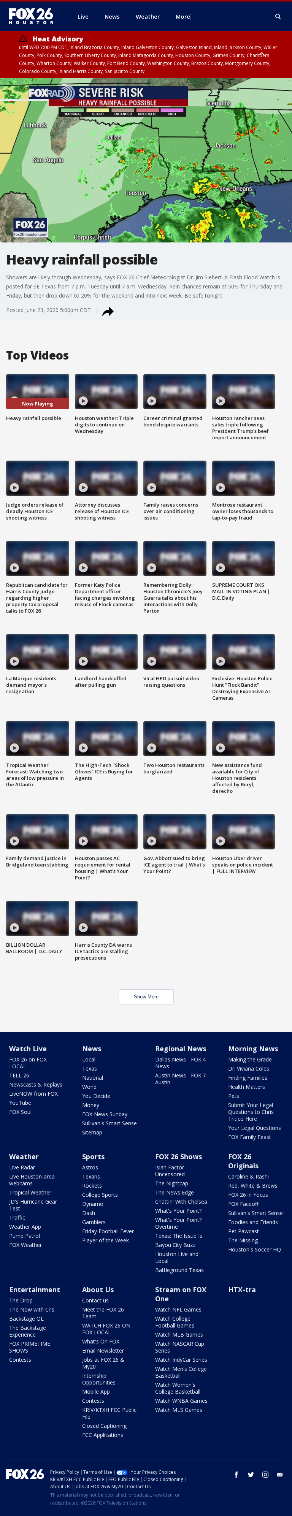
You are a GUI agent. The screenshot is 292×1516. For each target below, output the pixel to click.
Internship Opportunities (99, 1379)
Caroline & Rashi (248, 1176)
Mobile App (96, 1391)
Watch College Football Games (174, 1322)
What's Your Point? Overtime (178, 1223)
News (91, 1048)
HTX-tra (242, 1289)
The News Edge (174, 1192)
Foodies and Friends (253, 1222)
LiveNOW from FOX (33, 1093)
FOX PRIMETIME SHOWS (29, 1347)
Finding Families (247, 1077)
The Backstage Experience (27, 1331)
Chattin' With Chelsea (181, 1201)
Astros (90, 1167)
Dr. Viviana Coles (248, 1068)
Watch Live (28, 1048)
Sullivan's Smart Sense (109, 1123)
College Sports (100, 1194)
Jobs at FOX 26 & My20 (103, 1363)
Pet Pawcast (243, 1231)
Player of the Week (105, 1240)
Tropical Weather (30, 1192)
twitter (251, 1474)
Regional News (180, 1048)
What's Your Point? (178, 1210)
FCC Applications (102, 1434)
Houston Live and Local (176, 1257)
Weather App (25, 1226)
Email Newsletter (103, 1350)
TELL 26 (19, 1075)
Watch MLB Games (179, 1334)
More (183, 16)
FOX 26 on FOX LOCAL (28, 1063)
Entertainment (34, 1289)
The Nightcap (171, 1183)
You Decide (96, 1095)
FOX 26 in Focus (248, 1194)
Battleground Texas (179, 1270)
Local (88, 1059)
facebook (236, 1474)
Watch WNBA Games (181, 1400)
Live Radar (22, 1167)
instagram (265, 1474)
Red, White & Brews (253, 1185)
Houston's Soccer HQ (254, 1249)
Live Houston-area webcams (32, 1180)
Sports (93, 1156)
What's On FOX (100, 1341)
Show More (146, 997)
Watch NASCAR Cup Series (179, 1347)
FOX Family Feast (249, 1137)
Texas (89, 1068)
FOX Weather (25, 1244)
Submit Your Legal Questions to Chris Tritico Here (251, 1111)
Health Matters (246, 1086)
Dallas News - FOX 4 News (180, 1063)
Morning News (253, 1048)
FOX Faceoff (243, 1203)
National (92, 1077)
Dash (88, 1213)
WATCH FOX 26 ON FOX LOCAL (106, 1329)
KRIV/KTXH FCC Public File (109, 1413)
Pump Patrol (24, 1235)
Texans (91, 1176)
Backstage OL (26, 1318)
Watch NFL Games (178, 1309)
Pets (233, 1095)
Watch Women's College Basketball (177, 1388)
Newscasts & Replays (35, 1084)
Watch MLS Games (178, 1409)
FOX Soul (20, 1111)
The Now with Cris (31, 1309)
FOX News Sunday (104, 1114)
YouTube (20, 1102)
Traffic (17, 1217)
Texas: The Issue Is (178, 1235)
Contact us (95, 1300)
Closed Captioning (104, 1425)
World (89, 1086)
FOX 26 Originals (243, 1161)
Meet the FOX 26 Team (103, 1313)
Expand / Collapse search (278, 17)
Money (90, 1105)
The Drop (21, 1300)
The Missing (243, 1240)
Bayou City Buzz (175, 1244)
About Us (98, 1289)
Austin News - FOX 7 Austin (180, 1079)
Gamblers (94, 1222)
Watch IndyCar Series (181, 1359)
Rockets (92, 1185)
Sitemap (92, 1132)
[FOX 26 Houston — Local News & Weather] (34, 16)
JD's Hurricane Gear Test (33, 1205)
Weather (24, 1156)
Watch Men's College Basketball (181, 1372)
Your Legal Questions (254, 1127)
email (280, 1474)
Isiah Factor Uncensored (170, 1171)
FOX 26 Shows (178, 1156)
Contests (20, 1359)
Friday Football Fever (108, 1231)
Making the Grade (250, 1059)
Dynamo (92, 1203)
